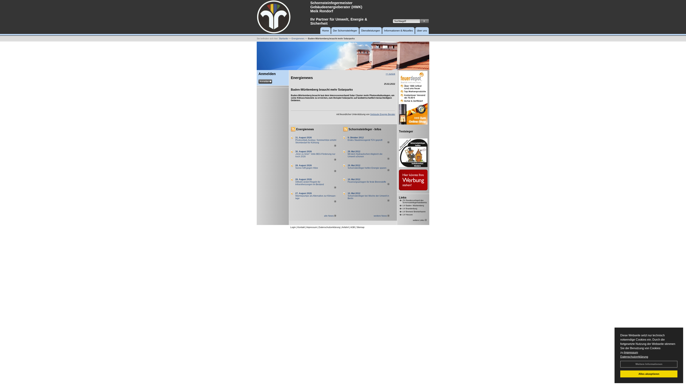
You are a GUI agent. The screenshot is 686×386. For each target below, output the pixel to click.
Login (293, 227)
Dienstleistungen (370, 30)
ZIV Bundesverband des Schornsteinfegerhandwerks (414, 201)
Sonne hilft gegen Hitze (306, 168)
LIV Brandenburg (409, 208)
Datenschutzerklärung (634, 356)
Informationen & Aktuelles (398, 30)
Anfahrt (345, 227)
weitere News (380, 216)
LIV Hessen (407, 215)
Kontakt (301, 227)
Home (325, 30)
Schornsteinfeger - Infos (365, 129)
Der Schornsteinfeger (345, 30)
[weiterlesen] (335, 146)
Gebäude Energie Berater (382, 114)
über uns (422, 30)
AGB (352, 227)
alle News (329, 216)
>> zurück (390, 74)
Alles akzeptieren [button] (648, 373)
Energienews (305, 129)
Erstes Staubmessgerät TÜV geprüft (365, 140)
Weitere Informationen (648, 364)
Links (402, 197)
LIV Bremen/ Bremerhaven (414, 212)
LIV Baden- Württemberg (413, 205)
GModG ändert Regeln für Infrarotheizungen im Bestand (309, 183)
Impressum (631, 352)
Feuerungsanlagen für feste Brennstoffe (367, 182)
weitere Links (419, 220)
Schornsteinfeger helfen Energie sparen (367, 168)
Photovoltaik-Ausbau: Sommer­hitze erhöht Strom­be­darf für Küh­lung (315, 141)
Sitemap (360, 227)
